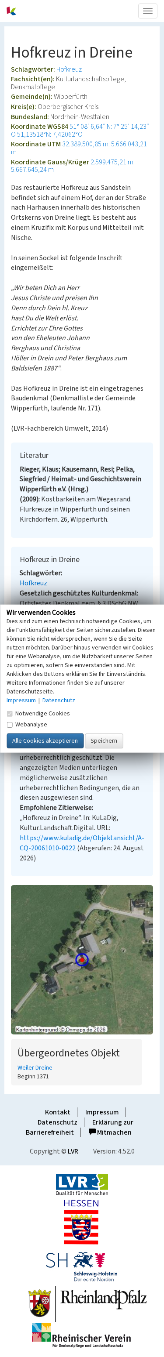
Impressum (102, 1112)
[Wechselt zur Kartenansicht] (82, 959)
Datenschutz (57, 1122)
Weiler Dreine (34, 1067)
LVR (73, 1151)
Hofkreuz (69, 69)
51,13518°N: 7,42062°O (50, 134)
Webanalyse (31, 724)
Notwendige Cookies (42, 713)
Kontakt (57, 1112)
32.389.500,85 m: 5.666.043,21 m (79, 148)
